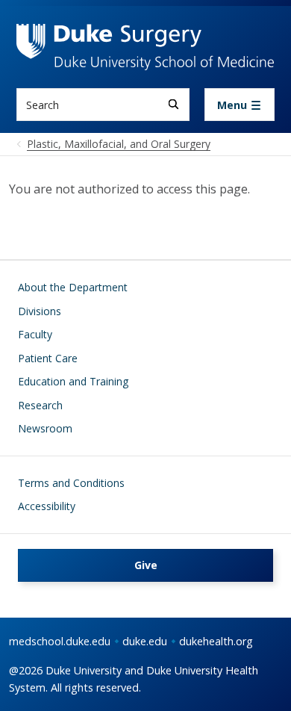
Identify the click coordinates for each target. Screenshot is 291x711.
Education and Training (73, 381)
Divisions (39, 311)
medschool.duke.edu (59, 641)
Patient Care (48, 358)
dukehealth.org (216, 641)
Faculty (35, 334)
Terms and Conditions (71, 483)
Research (40, 405)
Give (145, 565)
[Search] (173, 104)
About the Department (73, 287)
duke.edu (144, 641)
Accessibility (46, 506)
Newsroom (45, 428)
